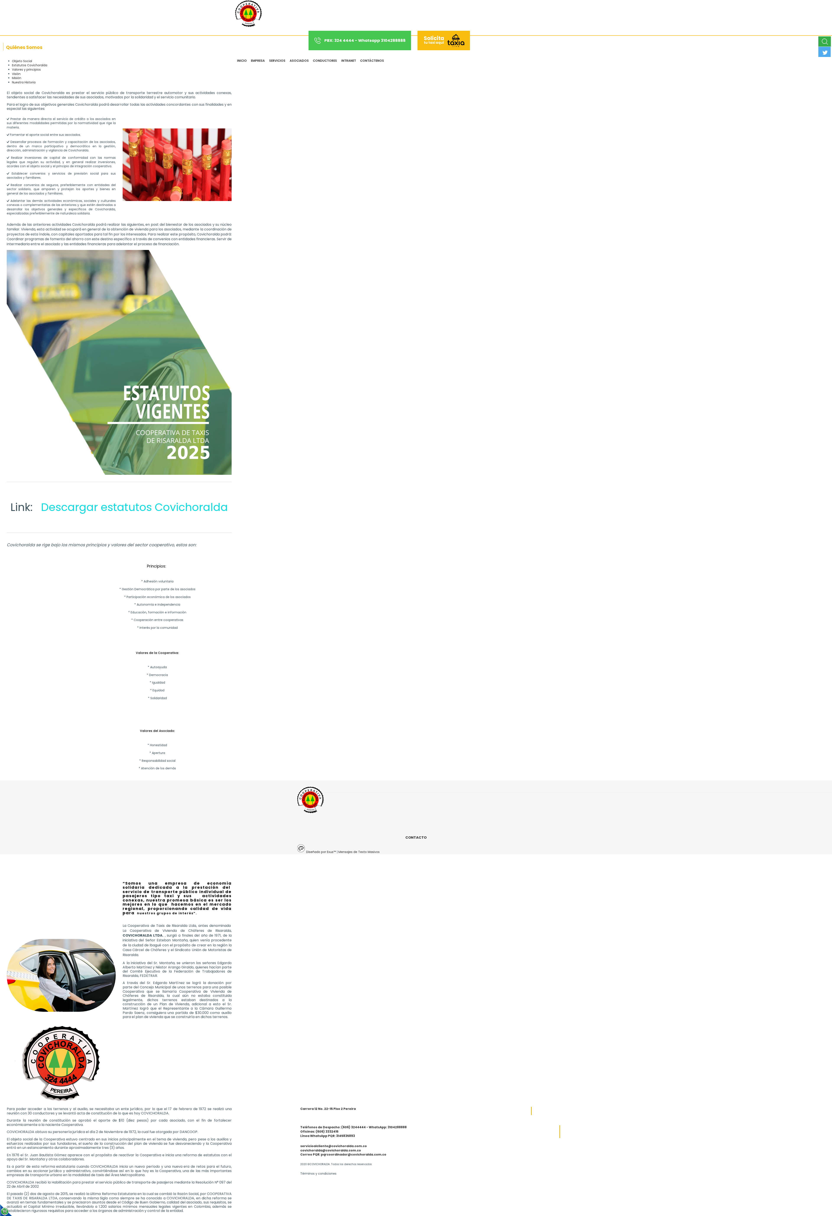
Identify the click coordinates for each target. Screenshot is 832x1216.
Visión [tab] (16, 74)
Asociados (299, 60)
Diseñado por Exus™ (321, 852)
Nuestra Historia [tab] (24, 82)
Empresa (258, 60)
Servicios (277, 60)
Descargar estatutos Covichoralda (133, 507)
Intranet (348, 60)
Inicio (242, 60)
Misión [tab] (16, 78)
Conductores (325, 60)
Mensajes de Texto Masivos (359, 852)
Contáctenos (372, 60)
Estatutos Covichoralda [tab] (29, 65)
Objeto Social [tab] (22, 61)
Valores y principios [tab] (26, 69)
